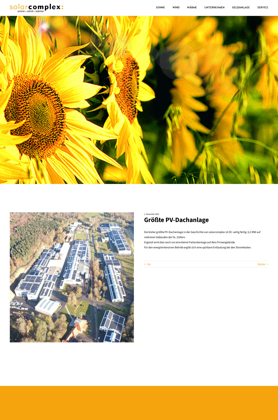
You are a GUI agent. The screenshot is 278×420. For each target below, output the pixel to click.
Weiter (261, 264)
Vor (149, 264)
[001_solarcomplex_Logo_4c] (36, 5)
